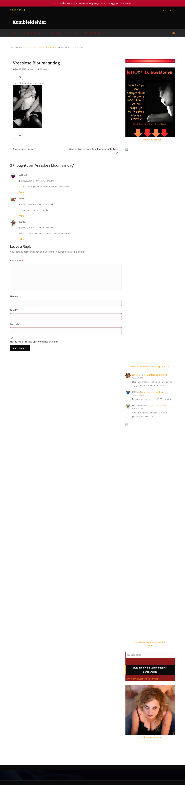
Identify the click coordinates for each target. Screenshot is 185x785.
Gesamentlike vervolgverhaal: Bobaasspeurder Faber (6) (94, 151)
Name (14, 296)
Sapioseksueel (56, 33)
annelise (33, 69)
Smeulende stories (94, 33)
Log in (128, 61)
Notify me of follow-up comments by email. (34, 341)
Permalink (50, 181)
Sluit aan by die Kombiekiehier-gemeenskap (150, 669)
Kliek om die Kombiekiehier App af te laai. (150, 366)
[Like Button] (16, 77)
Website (15, 324)
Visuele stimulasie (32, 33)
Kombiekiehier (29, 22)
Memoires (76, 33)
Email (14, 310)
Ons (14, 33)
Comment (16, 260)
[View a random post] (173, 33)
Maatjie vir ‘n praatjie (156, 405)
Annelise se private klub (150, 737)
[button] (17, 33)
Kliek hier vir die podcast (150, 139)
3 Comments (45, 69)
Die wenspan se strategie (155, 374)
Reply (21, 192)
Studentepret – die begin (24, 149)
